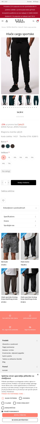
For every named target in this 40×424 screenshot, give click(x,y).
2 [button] (5, 107)
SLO (6, 1)
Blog (3, 362)
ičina (12, 191)
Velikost (5, 152)
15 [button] (32, 107)
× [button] (37, 374)
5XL (32, 157)
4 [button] (9, 107)
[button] (20, 394)
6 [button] (13, 107)
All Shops (35, 1)
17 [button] (36, 107)
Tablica (4, 191)
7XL (9, 163)
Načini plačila (7, 356)
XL (9, 157)
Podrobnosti (10, 391)
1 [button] (3, 107)
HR (2, 1)
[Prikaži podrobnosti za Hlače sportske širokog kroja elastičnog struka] (10, 281)
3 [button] (7, 107)
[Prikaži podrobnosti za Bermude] (10, 246)
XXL (15, 157)
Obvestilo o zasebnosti (10, 344)
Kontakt (29, 1)
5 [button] (11, 107)
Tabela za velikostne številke (12, 359)
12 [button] (26, 107)
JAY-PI (19, 132)
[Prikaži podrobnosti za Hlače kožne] (30, 246)
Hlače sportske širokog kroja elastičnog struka (9, 298)
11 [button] (24, 107)
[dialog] (20, 398)
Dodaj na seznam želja (3, 200)
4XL (26, 157)
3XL (20, 157)
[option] (4, 100)
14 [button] (30, 107)
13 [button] (28, 107)
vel (8, 191)
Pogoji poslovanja (8, 347)
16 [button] (34, 107)
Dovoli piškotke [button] (20, 415)
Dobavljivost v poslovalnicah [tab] (14, 208)
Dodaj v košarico (23, 183)
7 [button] (15, 107)
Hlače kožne (25, 262)
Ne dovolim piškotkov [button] (20, 420)
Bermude (4, 262)
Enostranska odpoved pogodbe (13, 353)
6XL (3, 163)
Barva (4, 142)
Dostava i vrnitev (8, 350)
